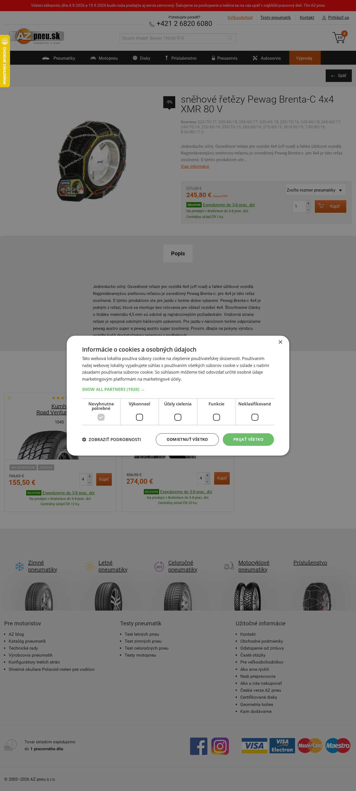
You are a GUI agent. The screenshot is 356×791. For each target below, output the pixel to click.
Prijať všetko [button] (248, 439)
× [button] (280, 342)
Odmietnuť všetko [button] (187, 439)
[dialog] (178, 395)
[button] (178, 389)
